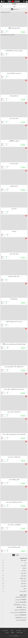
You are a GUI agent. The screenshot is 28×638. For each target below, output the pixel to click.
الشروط (7, 632)
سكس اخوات (14, 575)
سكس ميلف (14, 565)
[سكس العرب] (14, 1)
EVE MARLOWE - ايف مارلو (14, 615)
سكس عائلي (14, 580)
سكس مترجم (14, 586)
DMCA (12, 632)
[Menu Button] (27, 1)
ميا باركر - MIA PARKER (14, 607)
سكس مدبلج (14, 573)
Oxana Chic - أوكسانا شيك (14, 597)
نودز (14, 562)
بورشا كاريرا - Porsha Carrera (14, 604)
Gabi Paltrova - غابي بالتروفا (14, 609)
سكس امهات (14, 583)
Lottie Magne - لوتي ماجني (14, 599)
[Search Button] (24, 1)
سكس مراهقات (14, 578)
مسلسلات (14, 568)
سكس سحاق (14, 560)
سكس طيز (14, 570)
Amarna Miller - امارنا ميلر (14, 602)
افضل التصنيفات (23, 558)
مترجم (23, 32)
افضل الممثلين (23, 594)
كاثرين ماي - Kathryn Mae (14, 617)
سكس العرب (15, 635)
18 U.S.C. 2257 (19, 632)
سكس (14, 588)
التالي (17, 555)
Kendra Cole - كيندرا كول (14, 620)
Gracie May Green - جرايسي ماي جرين (14, 612)
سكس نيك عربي (14, 591)
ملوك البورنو (5, 630)
